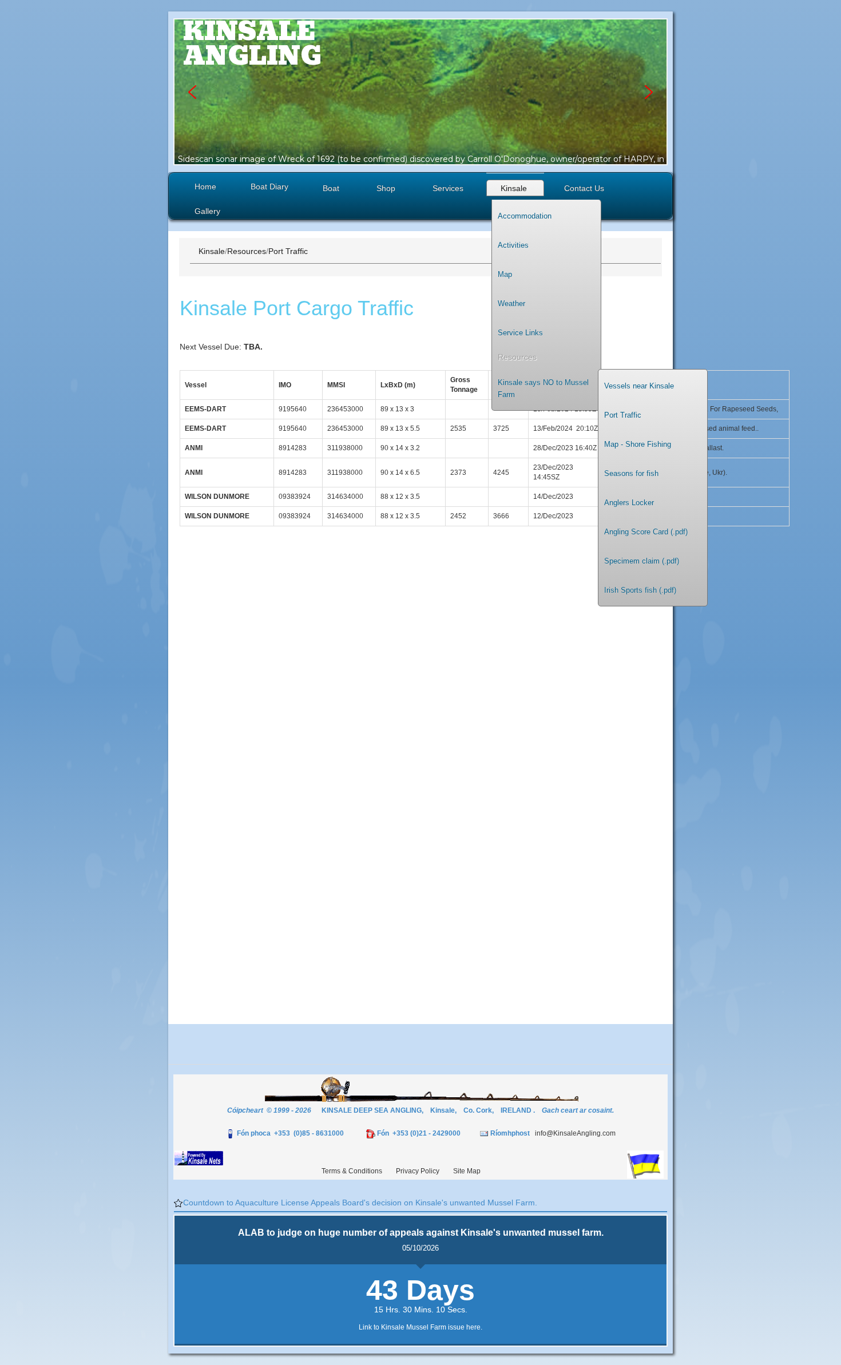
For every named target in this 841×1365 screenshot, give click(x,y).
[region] (420, 91)
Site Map (467, 1171)
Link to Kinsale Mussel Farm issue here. (420, 1327)
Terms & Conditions (352, 1171)
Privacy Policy (417, 1171)
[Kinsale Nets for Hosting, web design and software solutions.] (198, 1157)
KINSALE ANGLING (252, 43)
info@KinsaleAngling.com (575, 1133)
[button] (192, 92)
